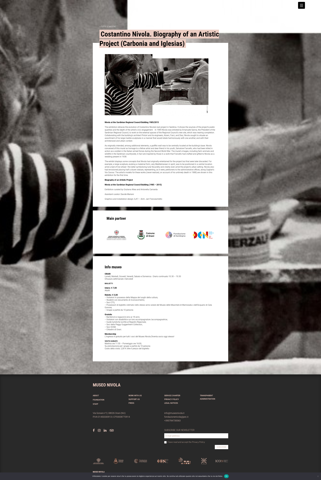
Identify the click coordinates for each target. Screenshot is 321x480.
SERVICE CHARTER (172, 395)
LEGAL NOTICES (171, 403)
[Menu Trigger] (301, 5)
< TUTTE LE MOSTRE (108, 26)
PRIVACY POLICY (171, 399)
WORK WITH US (135, 395)
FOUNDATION (98, 400)
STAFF (95, 404)
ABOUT (96, 395)
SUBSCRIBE (221, 447)
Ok (226, 476)
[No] (318, 476)
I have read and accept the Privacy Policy (186, 442)
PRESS (131, 403)
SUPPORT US (134, 399)
